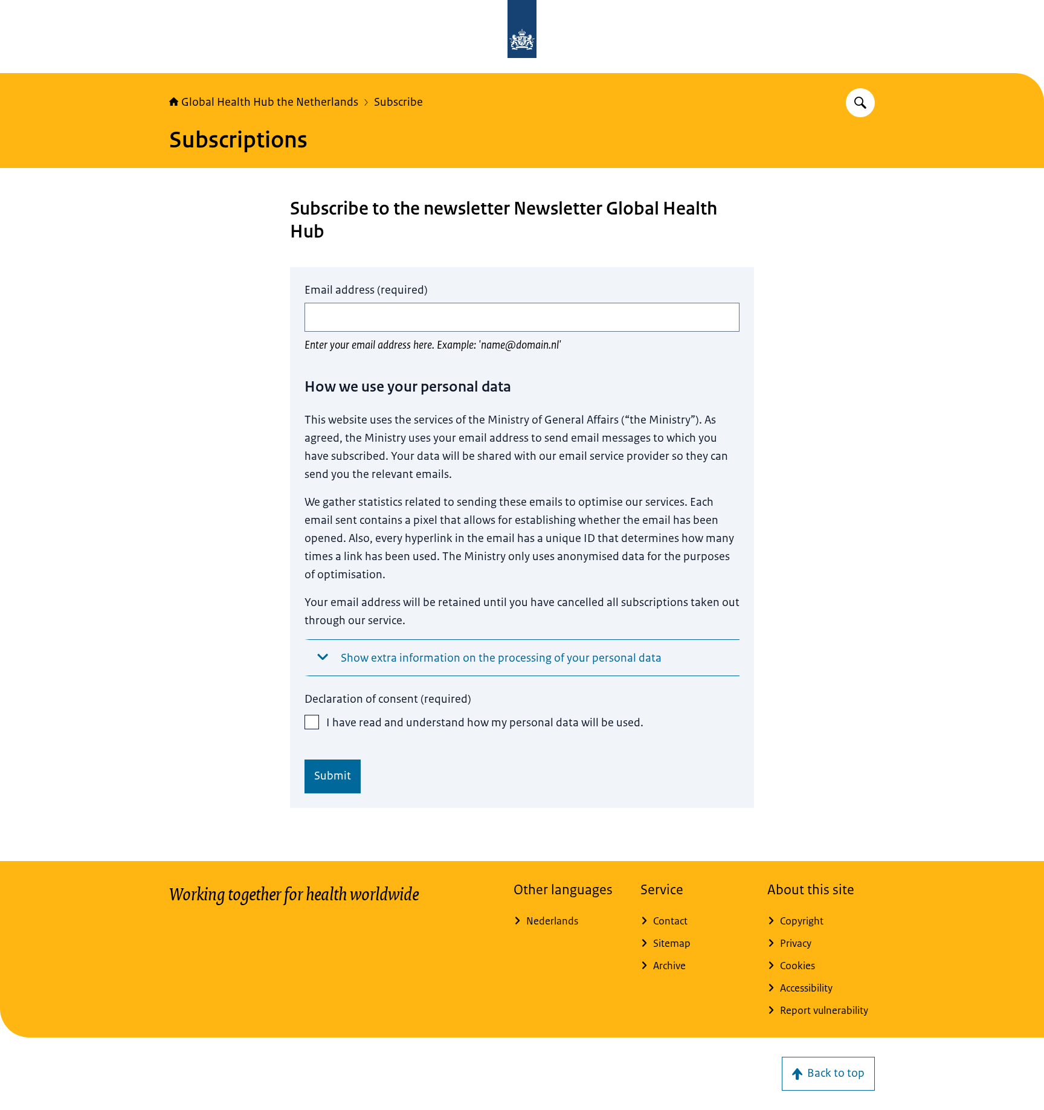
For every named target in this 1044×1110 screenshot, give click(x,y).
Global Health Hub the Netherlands (269, 102)
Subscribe (398, 102)
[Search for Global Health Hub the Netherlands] (860, 102)
